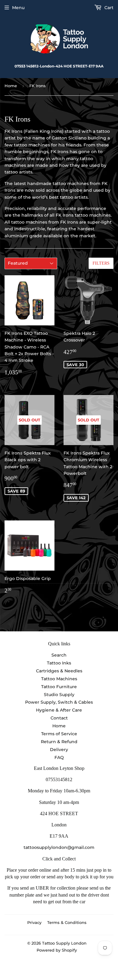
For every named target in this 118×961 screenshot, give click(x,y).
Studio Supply (59, 694)
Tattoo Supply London (64, 943)
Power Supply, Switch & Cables (59, 702)
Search (59, 655)
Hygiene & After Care (59, 710)
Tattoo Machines (59, 678)
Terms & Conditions (67, 922)
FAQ (59, 757)
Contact (59, 718)
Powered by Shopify (57, 950)
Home (11, 85)
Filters (101, 263)
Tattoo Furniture (59, 686)
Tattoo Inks (59, 663)
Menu (18, 7)
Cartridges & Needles (59, 671)
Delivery (59, 749)
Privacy (34, 922)
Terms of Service (59, 733)
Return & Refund (59, 741)
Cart (108, 7)
